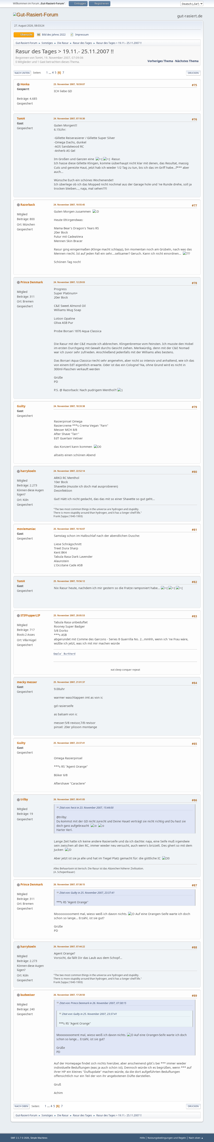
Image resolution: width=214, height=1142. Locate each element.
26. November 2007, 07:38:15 (69, 884)
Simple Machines (38, 1138)
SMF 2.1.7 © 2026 (20, 1138)
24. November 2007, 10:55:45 (69, 204)
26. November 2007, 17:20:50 (69, 994)
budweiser (27, 995)
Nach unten (22, 72)
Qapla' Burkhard (64, 653)
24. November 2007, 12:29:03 (69, 282)
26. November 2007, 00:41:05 (69, 799)
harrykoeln (28, 471)
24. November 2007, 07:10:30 (69, 118)
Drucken (193, 72)
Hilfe (142, 1137)
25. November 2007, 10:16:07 (69, 528)
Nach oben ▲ (196, 1137)
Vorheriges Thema (160, 61)
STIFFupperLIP (30, 615)
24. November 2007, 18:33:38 (69, 406)
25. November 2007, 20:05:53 (69, 615)
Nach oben (21, 1106)
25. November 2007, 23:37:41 (69, 742)
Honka (24, 84)
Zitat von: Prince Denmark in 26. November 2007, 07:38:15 (93, 1003)
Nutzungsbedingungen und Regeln (167, 1137)
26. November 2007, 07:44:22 (69, 946)
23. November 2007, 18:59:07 (69, 84)
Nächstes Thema (187, 61)
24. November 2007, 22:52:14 (69, 470)
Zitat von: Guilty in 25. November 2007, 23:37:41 (87, 892)
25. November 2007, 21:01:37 (69, 682)
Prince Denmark (31, 282)
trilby (24, 799)
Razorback (27, 205)
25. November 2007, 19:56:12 (69, 581)
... (50, 72)
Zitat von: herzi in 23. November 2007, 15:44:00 (86, 807)
